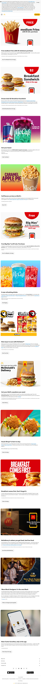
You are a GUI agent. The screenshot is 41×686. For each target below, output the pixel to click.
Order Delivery (5, 402)
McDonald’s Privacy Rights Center (7, 11)
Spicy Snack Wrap (8, 445)
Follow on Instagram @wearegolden (9, 602)
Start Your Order (5, 353)
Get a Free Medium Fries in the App (9, 59)
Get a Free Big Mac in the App (8, 253)
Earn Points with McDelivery (7, 550)
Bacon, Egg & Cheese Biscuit (11, 102)
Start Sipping (4, 302)
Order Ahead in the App (6, 651)
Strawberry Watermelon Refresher (8, 295)
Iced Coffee (21, 199)
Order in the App (5, 452)
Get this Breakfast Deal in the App (8, 108)
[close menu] (1, 14)
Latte (26, 199)
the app (19, 396)
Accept (37, 2)
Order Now (37, 14)
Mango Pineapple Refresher (21, 295)
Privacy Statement (20, 7)
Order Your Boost (5, 157)
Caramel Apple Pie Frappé (14, 199)
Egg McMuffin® (20, 102)
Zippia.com (3, 599)
